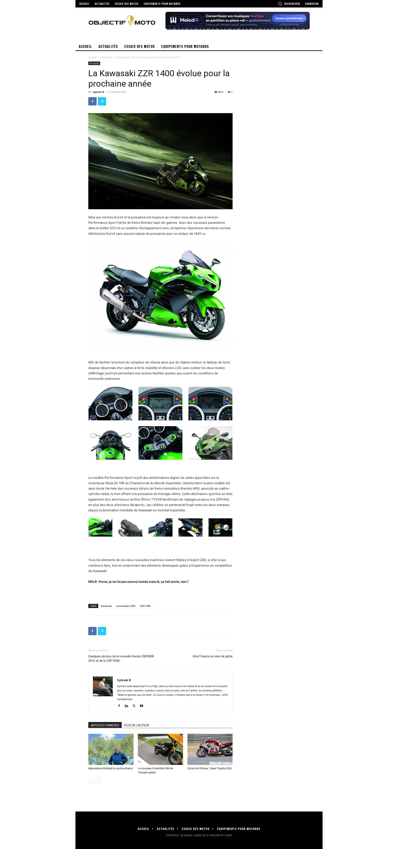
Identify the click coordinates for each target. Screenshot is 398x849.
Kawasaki (106, 605)
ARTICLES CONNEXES (105, 725)
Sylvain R (98, 91)
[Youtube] (143, 706)
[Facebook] (92, 101)
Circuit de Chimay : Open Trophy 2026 (209, 768)
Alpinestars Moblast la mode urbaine (110, 768)
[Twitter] (102, 101)
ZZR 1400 (145, 605)
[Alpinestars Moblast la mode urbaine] (110, 749)
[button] (289, 3)
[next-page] (97, 780)
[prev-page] (90, 780)
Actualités (106, 57)
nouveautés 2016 (125, 605)
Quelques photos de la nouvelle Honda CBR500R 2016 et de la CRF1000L (121, 658)
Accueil (92, 57)
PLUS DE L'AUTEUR (136, 725)
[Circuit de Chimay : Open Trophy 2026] (210, 749)
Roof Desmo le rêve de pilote (213, 656)
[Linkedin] (128, 706)
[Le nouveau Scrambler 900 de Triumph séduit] (160, 749)
